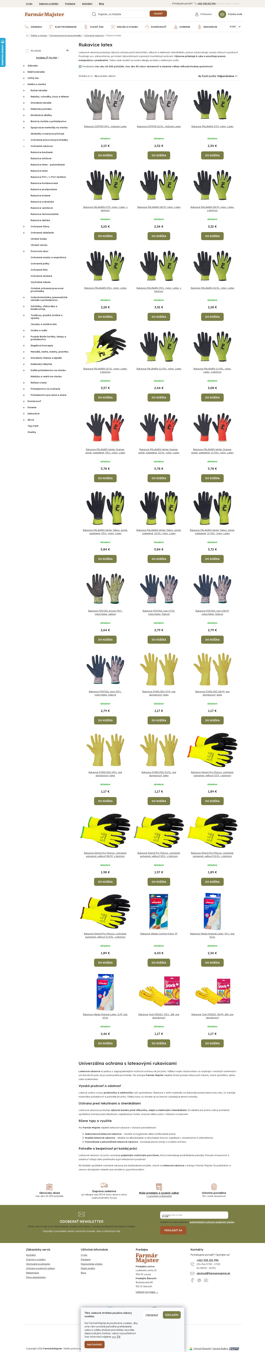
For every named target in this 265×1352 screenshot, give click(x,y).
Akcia (31, 419)
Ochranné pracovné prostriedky (49, 139)
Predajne (70, 3)
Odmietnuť (152, 1314)
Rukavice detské (40, 220)
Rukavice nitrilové (41, 158)
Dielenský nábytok (41, 364)
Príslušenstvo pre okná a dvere (48, 395)
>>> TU (116, 1336)
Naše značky (88, 1268)
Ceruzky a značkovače (44, 324)
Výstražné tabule (40, 282)
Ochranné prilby (40, 263)
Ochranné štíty (39, 269)
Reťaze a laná (39, 382)
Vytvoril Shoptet (202, 1348)
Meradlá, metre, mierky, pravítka (49, 351)
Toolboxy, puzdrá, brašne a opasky (46, 316)
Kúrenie (32, 407)
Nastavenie (94, 1344)
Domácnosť (34, 401)
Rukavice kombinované (44, 183)
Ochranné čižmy (40, 226)
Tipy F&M (33, 425)
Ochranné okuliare (41, 275)
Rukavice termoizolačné (44, 214)
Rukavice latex (39, 170)
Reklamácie (32, 1272)
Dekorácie (33, 413)
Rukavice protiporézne (44, 189)
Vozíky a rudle (39, 330)
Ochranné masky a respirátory (48, 257)
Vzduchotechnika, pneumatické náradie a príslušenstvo (49, 299)
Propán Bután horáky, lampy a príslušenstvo (48, 338)
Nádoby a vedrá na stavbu (46, 376)
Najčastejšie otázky (92, 1263)
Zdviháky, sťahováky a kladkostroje (44, 307)
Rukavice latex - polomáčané (48, 164)
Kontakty (87, 3)
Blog (101, 3)
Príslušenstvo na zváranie (45, 388)
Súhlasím (171, 1314)
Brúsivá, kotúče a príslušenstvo (49, 121)
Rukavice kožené (40, 195)
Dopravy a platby (48, 3)
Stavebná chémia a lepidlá (46, 357)
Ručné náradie (39, 90)
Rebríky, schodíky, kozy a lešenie (50, 96)
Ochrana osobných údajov (40, 1268)
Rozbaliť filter (46, 57)
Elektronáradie (36, 71)
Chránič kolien (39, 238)
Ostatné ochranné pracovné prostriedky (47, 290)
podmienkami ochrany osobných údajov (212, 1222)
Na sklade (50, 50)
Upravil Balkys (220, 1348)
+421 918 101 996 (206, 3)
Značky (32, 432)
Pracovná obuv (39, 251)
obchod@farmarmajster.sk (213, 1273)
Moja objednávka (36, 1277)
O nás (29, 3)
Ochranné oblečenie (42, 232)
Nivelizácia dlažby (41, 115)
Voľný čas (33, 78)
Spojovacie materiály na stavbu (49, 127)
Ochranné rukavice (42, 146)
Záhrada (33, 65)
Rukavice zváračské (42, 201)
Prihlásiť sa (173, 1230)
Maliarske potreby (41, 108)
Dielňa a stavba (37, 84)
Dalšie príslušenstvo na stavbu (48, 370)
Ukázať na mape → (147, 1292)
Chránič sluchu (39, 245)
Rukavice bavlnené (42, 152)
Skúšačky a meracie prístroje (47, 133)
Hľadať (158, 13)
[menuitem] (35, 27)
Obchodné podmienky (38, 1263)
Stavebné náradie (41, 102)
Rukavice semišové (42, 207)
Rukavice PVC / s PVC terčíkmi (48, 176)
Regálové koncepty (42, 345)
